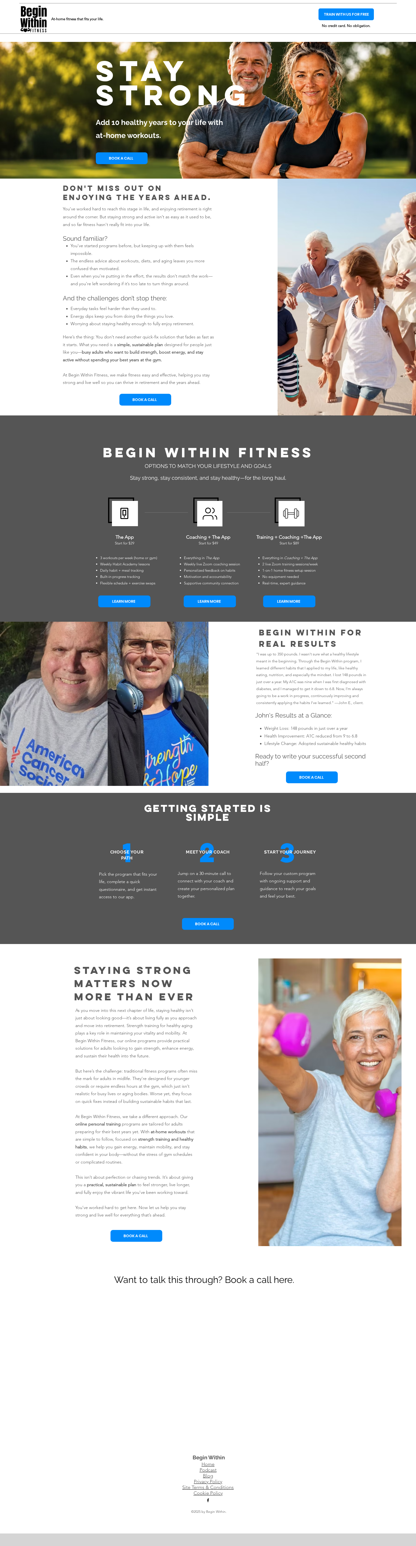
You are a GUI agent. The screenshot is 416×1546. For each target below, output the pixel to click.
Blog (208, 1476)
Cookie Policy (208, 1493)
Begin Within (209, 1457)
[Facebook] (208, 1500)
